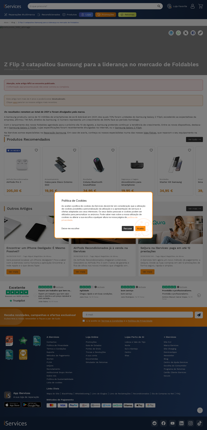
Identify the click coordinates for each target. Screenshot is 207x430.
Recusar (127, 228)
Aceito (140, 228)
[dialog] (103, 215)
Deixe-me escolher (70, 228)
